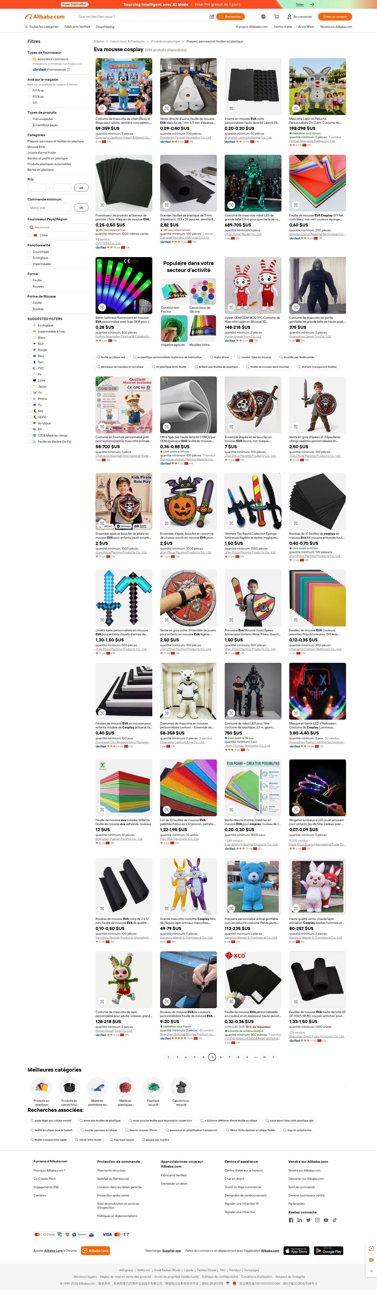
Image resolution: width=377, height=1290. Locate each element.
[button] (211, 16)
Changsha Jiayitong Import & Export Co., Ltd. (124, 137)
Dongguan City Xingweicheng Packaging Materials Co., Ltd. (124, 742)
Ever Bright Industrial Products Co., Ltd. (251, 844)
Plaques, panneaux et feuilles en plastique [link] (215, 41)
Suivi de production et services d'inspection (118, 1205)
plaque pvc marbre (157, 1139)
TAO (222, 1270)
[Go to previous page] (168, 1057)
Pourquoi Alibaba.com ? (49, 1170)
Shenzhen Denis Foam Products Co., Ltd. (316, 1036)
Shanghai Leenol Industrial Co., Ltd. (248, 137)
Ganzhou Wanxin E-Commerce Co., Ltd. (186, 937)
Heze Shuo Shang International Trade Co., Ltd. (317, 844)
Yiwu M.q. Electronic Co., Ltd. (179, 839)
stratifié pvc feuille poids (299, 357)
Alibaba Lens (53, 1250)
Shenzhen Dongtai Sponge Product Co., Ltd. (188, 1034)
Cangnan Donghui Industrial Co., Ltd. (184, 237)
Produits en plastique (165, 41)
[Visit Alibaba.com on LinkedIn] (299, 1220)
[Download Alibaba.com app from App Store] (296, 1250)
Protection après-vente (113, 1195)
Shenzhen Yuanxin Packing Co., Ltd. (119, 839)
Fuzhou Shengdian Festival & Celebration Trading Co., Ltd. (124, 336)
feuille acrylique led (113, 357)
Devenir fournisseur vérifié (306, 1195)
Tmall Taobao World (167, 1270)
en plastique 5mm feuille (171, 366)
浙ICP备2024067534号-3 (300, 1283)
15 (264, 1057)
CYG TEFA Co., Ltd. (108, 243)
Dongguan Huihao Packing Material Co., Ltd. (188, 459)
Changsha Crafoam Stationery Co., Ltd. (315, 649)
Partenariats (296, 1203)
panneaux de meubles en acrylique (122, 366)
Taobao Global (206, 1270)
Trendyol (235, 1270)
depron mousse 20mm (143, 1130)
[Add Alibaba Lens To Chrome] (95, 1250)
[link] (371, 1248)
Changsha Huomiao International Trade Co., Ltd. (124, 456)
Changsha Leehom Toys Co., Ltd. (182, 742)
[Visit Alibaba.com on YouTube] (326, 1220)
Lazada (188, 1270)
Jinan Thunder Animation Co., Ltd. (247, 745)
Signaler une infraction (240, 1212)
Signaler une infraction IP (242, 1203)
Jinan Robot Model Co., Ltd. (243, 234)
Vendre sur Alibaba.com (304, 1170)
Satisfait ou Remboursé (113, 1178)
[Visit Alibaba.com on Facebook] (291, 1220)
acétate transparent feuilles (319, 366)
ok (81, 188)
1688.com (143, 1270)
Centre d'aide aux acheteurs (244, 1170)
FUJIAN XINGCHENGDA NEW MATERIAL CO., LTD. (253, 1038)
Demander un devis (174, 1183)
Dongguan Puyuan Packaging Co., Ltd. (185, 137)
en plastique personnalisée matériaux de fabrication (169, 357)
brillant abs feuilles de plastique (218, 366)
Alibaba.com (270, 1250)
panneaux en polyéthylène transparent (194, 1130)
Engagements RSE (46, 1187)
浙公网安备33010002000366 (259, 1283)
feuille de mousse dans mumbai (269, 366)
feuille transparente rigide (51, 1139)
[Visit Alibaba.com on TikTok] (334, 1220)
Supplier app (171, 1250)
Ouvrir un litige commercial (243, 1187)
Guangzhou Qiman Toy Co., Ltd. (310, 336)
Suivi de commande (301, 1187)
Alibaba (99, 41)
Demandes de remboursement (246, 1195)
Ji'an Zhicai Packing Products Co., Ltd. (250, 456)
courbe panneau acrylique (101, 1130)
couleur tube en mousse (256, 357)
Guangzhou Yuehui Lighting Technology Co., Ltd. (317, 742)
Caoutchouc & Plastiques (127, 41)
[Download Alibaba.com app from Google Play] (328, 1250)
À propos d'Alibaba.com (50, 1161)
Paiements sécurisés (111, 1170)
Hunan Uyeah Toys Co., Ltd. (243, 336)
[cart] (277, 17)
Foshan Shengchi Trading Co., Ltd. (312, 141)
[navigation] (58, 550)
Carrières (40, 1195)
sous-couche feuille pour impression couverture (162, 1120)
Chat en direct (234, 1178)
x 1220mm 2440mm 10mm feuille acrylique (231, 1120)
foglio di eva (221, 357)
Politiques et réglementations (117, 1216)
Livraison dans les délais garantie (119, 1187)
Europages (252, 1270)
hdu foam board (124, 1139)
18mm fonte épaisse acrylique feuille (252, 1130)
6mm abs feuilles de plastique (102, 1120)
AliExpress (126, 1270)
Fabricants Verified (173, 1175)
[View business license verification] (228, 1283)
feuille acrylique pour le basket (53, 1130)
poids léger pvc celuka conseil (53, 1120)
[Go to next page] (273, 1057)
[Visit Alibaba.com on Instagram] (317, 1220)
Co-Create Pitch (45, 1178)
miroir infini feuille (90, 1139)
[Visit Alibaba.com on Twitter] (308, 1220)
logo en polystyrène (300, 1130)
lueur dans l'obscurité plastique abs (292, 1120)
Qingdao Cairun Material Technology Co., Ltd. (317, 234)
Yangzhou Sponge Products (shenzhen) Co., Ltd (124, 937)
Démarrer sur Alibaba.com (306, 1178)
